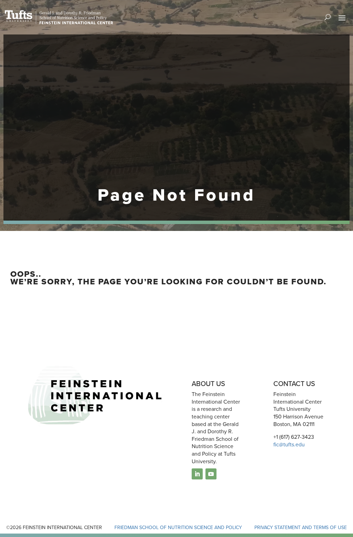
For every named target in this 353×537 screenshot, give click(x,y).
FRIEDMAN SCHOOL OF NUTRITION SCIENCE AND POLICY (178, 527)
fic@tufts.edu (289, 444)
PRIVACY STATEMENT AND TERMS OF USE (300, 527)
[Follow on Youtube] (210, 473)
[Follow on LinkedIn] (197, 473)
